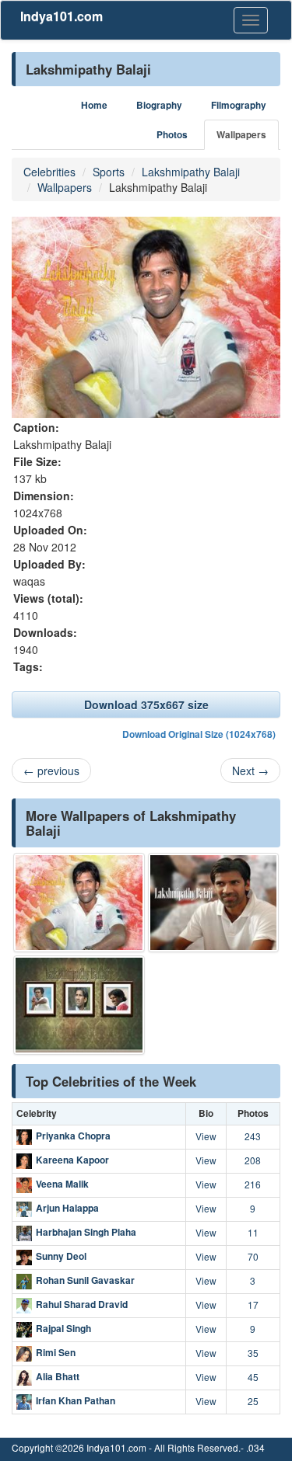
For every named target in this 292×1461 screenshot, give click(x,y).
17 (253, 1304)
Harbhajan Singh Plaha (86, 1232)
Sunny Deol (61, 1256)
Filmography (238, 105)
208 (253, 1160)
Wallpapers (241, 134)
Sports (109, 171)
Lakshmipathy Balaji (191, 171)
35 (253, 1352)
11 (253, 1232)
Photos (172, 134)
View (205, 1136)
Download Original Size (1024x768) (199, 734)
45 (253, 1376)
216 (253, 1184)
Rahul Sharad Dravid (82, 1304)
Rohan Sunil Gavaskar (85, 1280)
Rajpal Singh (63, 1328)
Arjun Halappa (67, 1208)
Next (250, 770)
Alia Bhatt (57, 1376)
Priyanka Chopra (73, 1136)
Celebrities (49, 171)
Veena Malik (62, 1184)
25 (253, 1400)
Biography (159, 105)
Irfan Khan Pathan (75, 1400)
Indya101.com (61, 16)
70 (253, 1256)
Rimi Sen (56, 1352)
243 (253, 1136)
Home (94, 105)
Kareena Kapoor (72, 1160)
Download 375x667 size (146, 704)
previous (51, 770)
